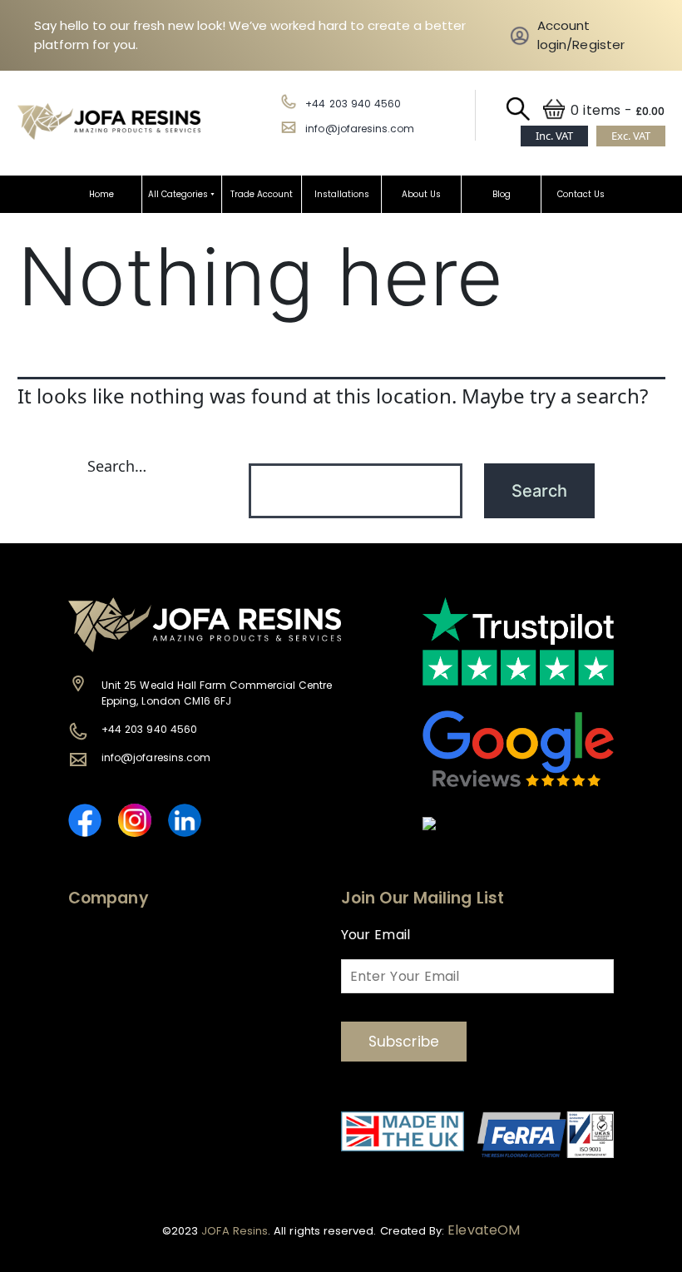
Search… (116, 466)
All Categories (178, 194)
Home (101, 194)
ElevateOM (483, 1230)
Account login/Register (581, 35)
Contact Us (581, 194)
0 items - (618, 110)
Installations (341, 194)
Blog (501, 194)
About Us (421, 194)
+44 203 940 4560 (353, 104)
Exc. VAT (630, 135)
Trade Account (261, 194)
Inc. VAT (554, 135)
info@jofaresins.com (359, 128)
